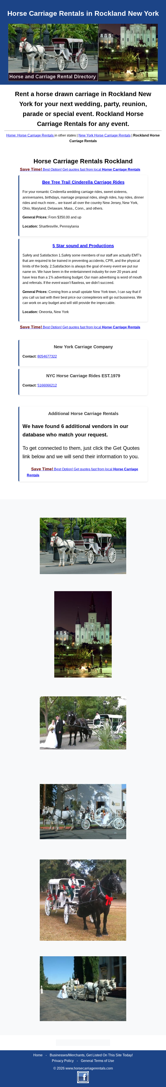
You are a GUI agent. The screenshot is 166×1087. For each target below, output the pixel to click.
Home (38, 1055)
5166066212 (47, 385)
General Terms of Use (97, 1061)
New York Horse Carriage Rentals (104, 135)
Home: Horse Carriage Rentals (30, 135)
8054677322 (47, 356)
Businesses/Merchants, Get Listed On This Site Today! (91, 1055)
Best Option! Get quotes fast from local (80, 169)
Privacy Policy (63, 1061)
